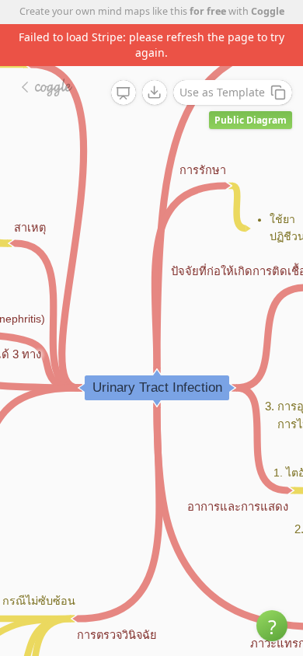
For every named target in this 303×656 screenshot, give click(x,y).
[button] (271, 625)
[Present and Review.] (123, 93)
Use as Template (222, 92)
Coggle (267, 11)
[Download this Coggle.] (154, 92)
